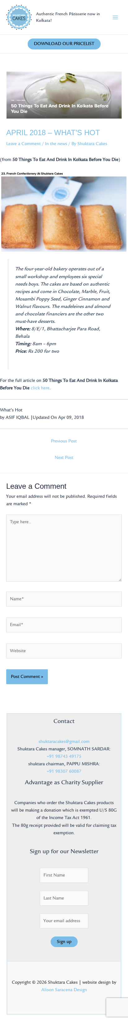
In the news (56, 143)
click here (40, 388)
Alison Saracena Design (64, 989)
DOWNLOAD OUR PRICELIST (64, 43)
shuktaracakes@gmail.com (64, 741)
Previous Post (64, 441)
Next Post (64, 457)
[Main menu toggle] (115, 17)
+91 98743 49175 (64, 756)
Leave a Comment (23, 143)
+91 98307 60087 (64, 771)
